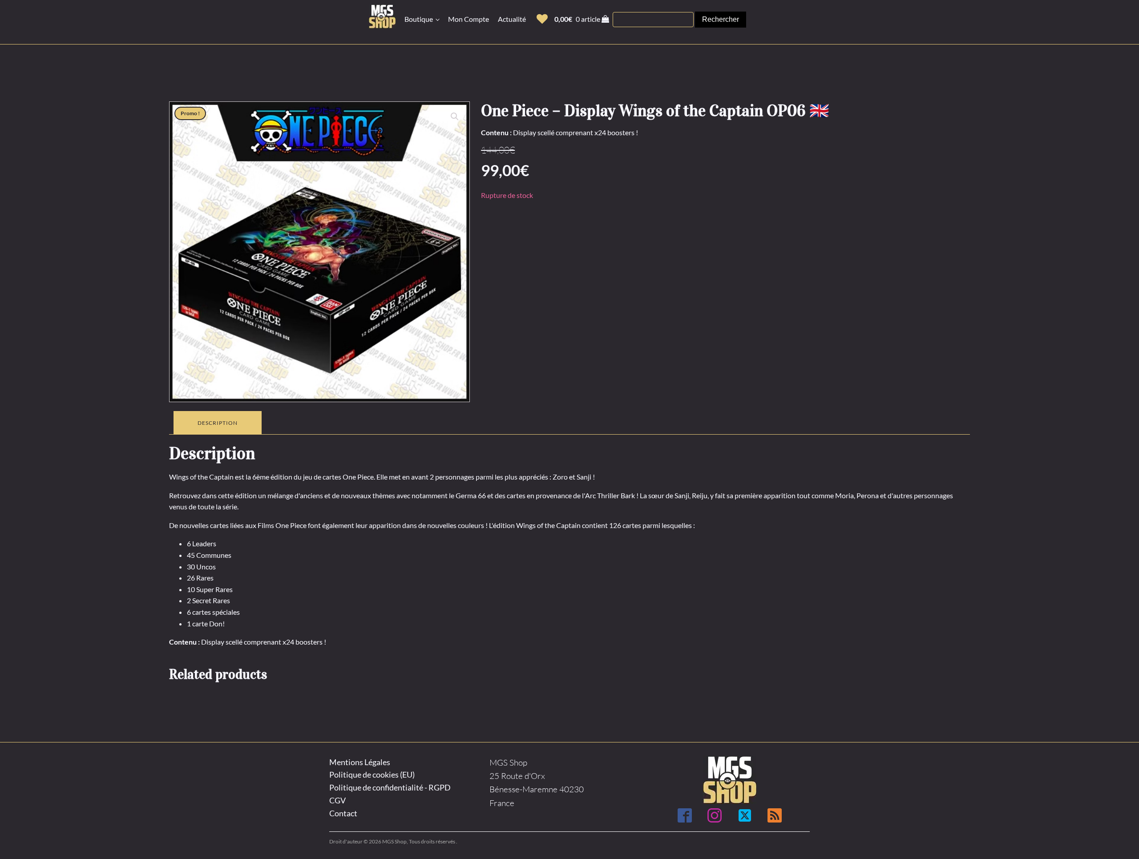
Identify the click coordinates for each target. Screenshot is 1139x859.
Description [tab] (218, 422)
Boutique (418, 19)
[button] (542, 18)
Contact (343, 813)
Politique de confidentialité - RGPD (390, 787)
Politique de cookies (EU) (372, 774)
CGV (337, 800)
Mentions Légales (359, 762)
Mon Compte (468, 19)
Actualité (512, 19)
